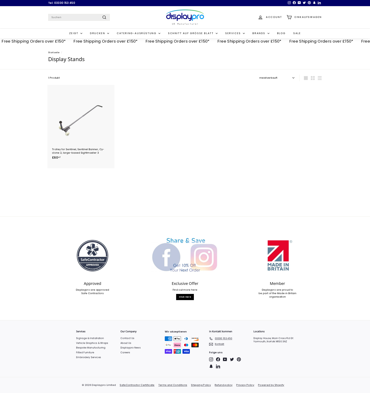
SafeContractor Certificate (137, 385)
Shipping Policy (201, 385)
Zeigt (74, 33)
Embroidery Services (88, 357)
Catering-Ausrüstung (137, 33)
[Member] (277, 255)
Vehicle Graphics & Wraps (92, 343)
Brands (259, 33)
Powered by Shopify (271, 385)
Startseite (53, 52)
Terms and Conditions (172, 385)
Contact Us (127, 338)
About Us (125, 343)
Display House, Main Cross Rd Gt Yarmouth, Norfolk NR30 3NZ (273, 340)
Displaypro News (130, 347)
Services (233, 33)
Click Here (185, 296)
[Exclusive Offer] (185, 255)
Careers (125, 352)
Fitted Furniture (85, 352)
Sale (297, 33)
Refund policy (223, 385)
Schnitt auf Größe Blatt (191, 33)
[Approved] (92, 255)
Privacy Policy (245, 385)
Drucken (98, 33)
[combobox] (79, 17)
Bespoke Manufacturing (91, 347)
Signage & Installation (90, 338)
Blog (281, 33)
